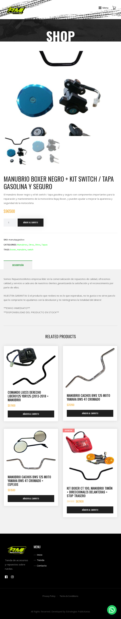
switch (30, 249)
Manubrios (22, 244)
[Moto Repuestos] (16, 9)
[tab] (18, 265)
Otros (31, 244)
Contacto (42, 565)
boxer (13, 249)
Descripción (18, 265)
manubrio (21, 249)
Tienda (40, 560)
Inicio (39, 554)
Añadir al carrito (30, 222)
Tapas (45, 244)
